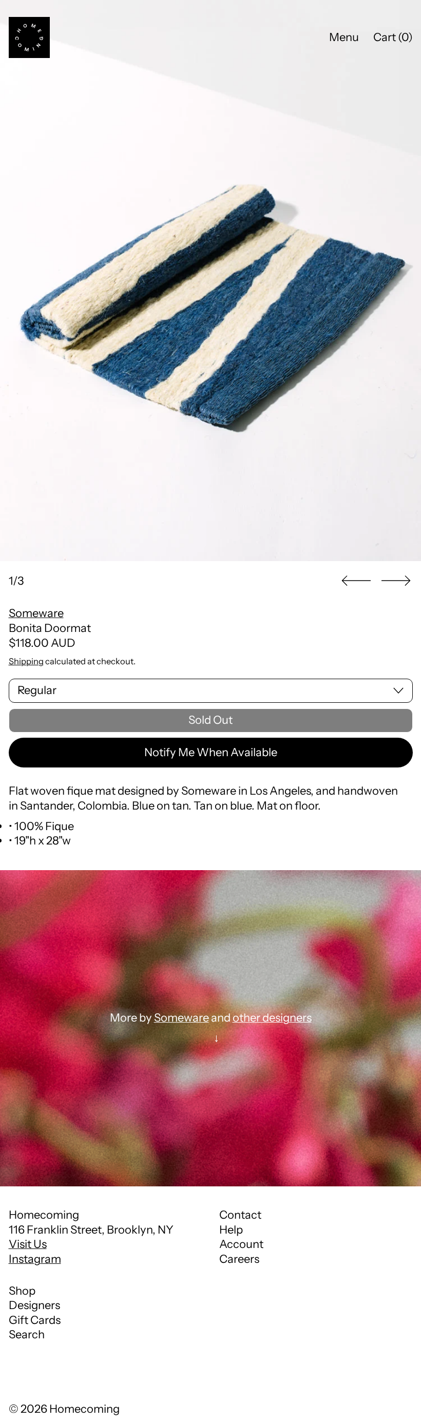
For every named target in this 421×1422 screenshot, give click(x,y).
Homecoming (84, 1409)
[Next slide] (396, 580)
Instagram (35, 1259)
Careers (239, 1259)
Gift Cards (35, 1320)
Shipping (26, 661)
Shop (22, 1291)
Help (231, 1230)
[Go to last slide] (356, 580)
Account (241, 1244)
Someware (36, 613)
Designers (34, 1305)
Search (27, 1334)
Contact (240, 1215)
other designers (272, 1018)
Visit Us (28, 1244)
